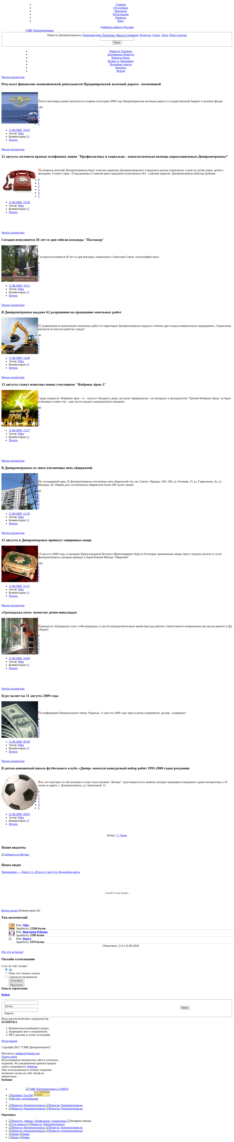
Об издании (120, 7)
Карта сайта (9, 1056)
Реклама (129, 27)
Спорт (156, 35)
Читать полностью (12, 77)
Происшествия (91, 35)
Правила (120, 17)
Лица (164, 35)
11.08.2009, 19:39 (19, 202)
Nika (21, 133)
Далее (123, 835)
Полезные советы (121, 64)
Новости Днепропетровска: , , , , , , (117, 35)
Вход (121, 20)
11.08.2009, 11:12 (19, 586)
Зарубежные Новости (120, 54)
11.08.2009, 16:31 (19, 285)
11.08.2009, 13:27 (19, 430)
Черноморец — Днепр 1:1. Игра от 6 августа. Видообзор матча (40, 872)
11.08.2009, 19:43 (19, 130)
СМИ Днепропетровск (39, 30)
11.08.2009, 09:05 (19, 814)
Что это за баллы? (12, 951)
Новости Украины (120, 51)
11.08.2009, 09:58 (19, 741)
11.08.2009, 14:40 (19, 357)
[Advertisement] (44, 225)
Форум (120, 70)
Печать (13, 139)
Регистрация (121, 14)
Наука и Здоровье (127, 35)
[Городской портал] (38, 1120)
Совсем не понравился (22, 976)
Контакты (121, 11)
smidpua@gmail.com (27, 1053)
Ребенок (32, 1066)
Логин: (8, 1006)
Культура (145, 35)
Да (10, 969)
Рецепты (120, 67)
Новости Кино (121, 57)
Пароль (9, 1013)
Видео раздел (9, 910)
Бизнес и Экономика (121, 61)
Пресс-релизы (178, 35)
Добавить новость (111, 27)
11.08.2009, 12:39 (19, 513)
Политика (108, 35)
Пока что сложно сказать (24, 973)
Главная (121, 4)
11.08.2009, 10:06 (19, 658)
